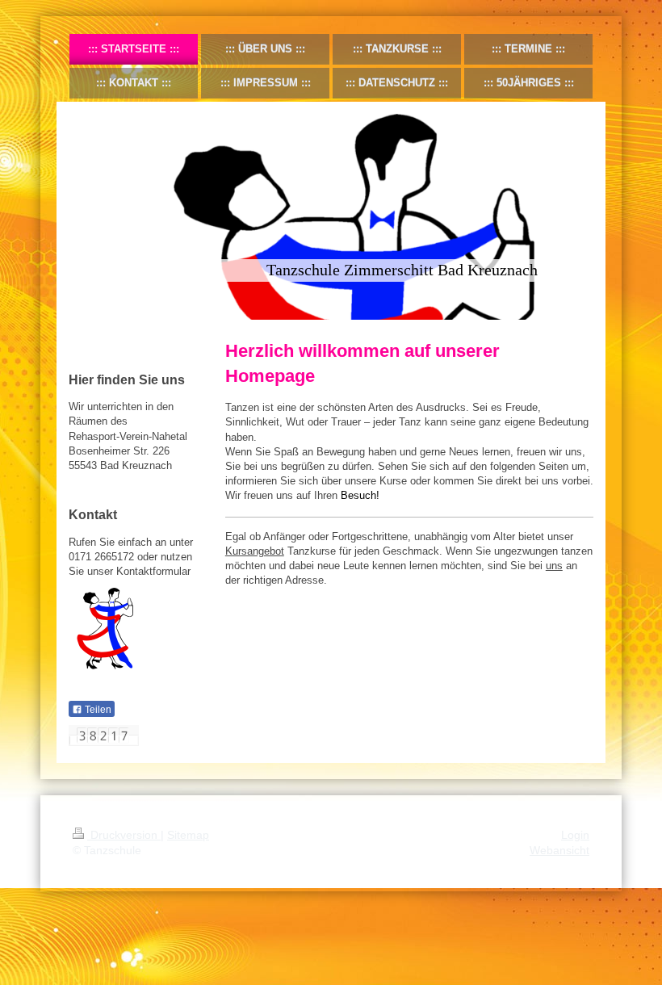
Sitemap (188, 834)
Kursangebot (254, 551)
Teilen (96, 709)
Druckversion (124, 834)
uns (554, 566)
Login (575, 834)
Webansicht (559, 850)
